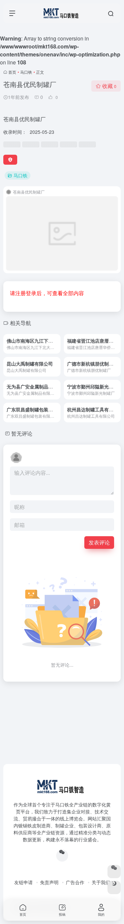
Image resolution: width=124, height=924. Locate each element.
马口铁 (26, 72)
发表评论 (99, 542)
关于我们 (101, 882)
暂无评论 (21, 433)
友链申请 (23, 882)
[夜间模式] (114, 887)
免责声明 (49, 882)
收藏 (109, 86)
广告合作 (75, 882)
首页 (12, 72)
